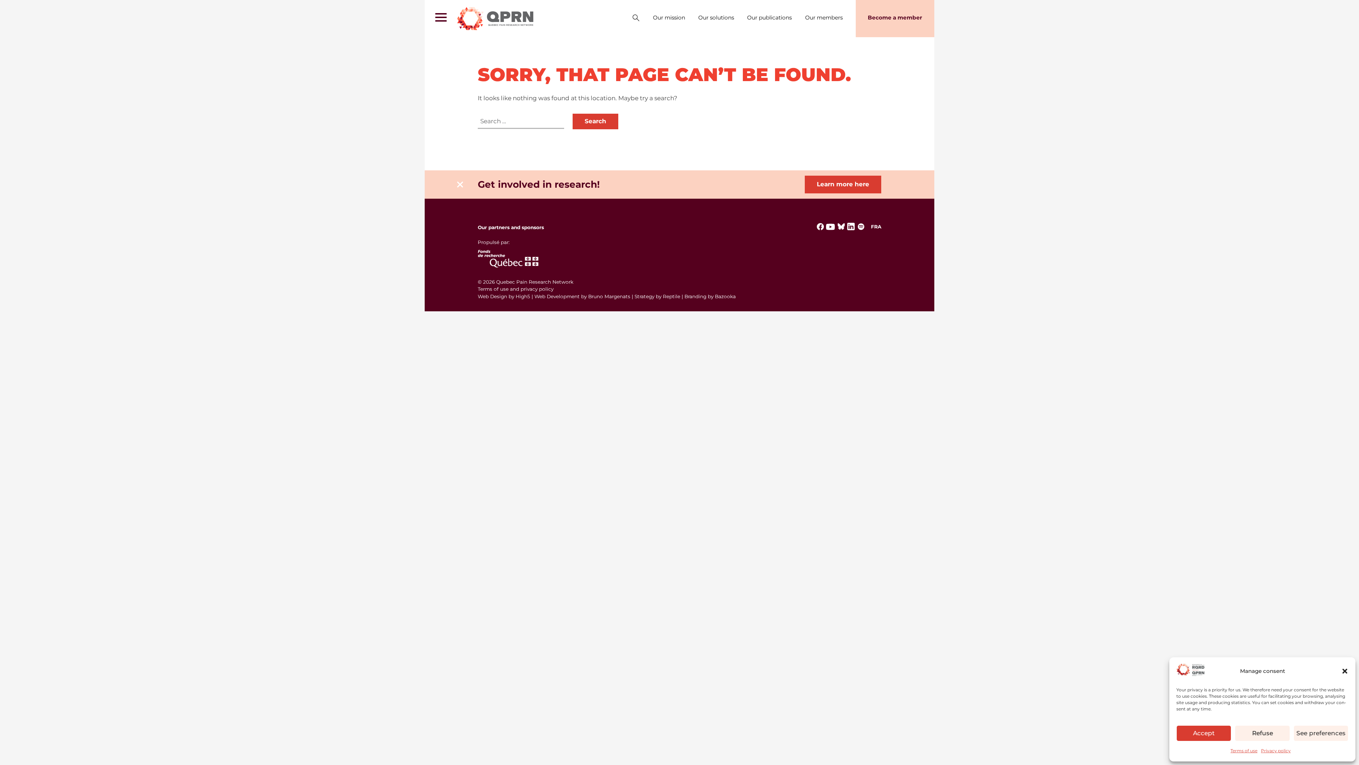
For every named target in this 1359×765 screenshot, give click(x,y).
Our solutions (716, 17)
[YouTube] (830, 230)
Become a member (895, 17)
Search (636, 18)
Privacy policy (1276, 750)
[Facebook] (820, 228)
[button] (1344, 671)
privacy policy (537, 289)
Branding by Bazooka (710, 296)
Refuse (1262, 733)
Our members (824, 17)
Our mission (669, 17)
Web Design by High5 (504, 296)
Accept (1204, 733)
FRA (876, 227)
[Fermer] (460, 184)
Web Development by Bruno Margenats (582, 296)
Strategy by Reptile (657, 296)
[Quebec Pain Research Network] (495, 18)
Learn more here (843, 184)
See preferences (1321, 733)
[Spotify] (861, 229)
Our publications (769, 17)
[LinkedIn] (851, 230)
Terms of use (1244, 750)
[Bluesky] (841, 229)
